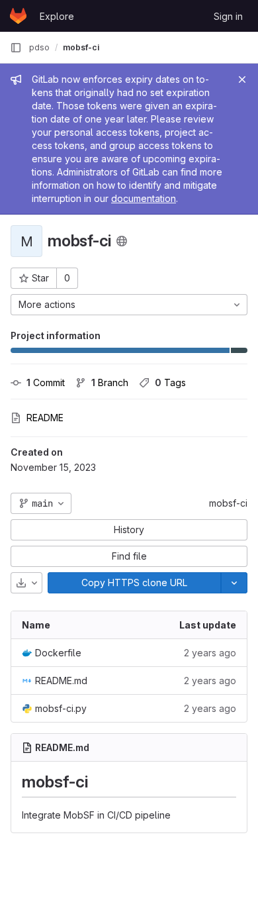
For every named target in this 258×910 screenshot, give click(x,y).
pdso (39, 47)
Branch (109, 382)
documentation (143, 198)
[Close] (242, 79)
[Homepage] (18, 15)
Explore (57, 16)
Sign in (228, 16)
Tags (170, 382)
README (45, 417)
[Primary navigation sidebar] (15, 47)
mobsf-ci (228, 503)
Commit (45, 382)
